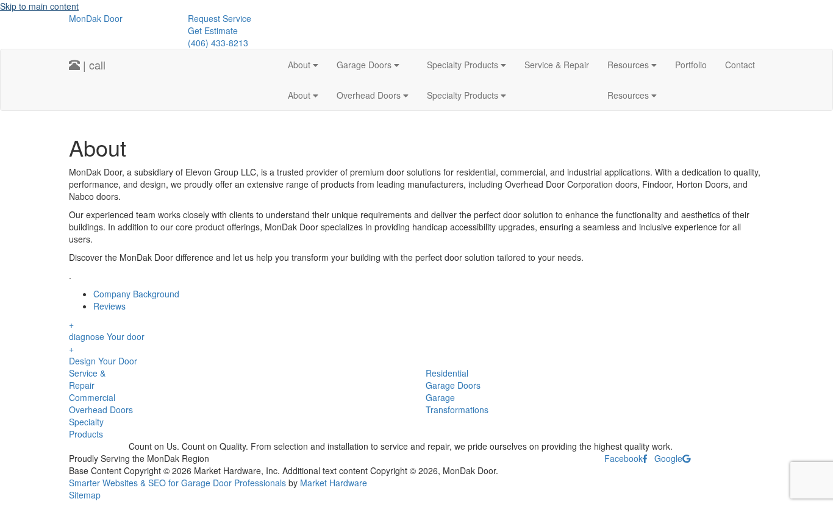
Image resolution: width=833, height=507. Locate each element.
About (300, 64)
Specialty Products (464, 64)
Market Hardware (333, 483)
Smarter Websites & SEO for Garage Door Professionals (177, 483)
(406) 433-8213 (218, 43)
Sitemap (85, 495)
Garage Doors (365, 64)
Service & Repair (556, 64)
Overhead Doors (370, 95)
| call (92, 65)
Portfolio (691, 64)
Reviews (109, 306)
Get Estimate (213, 30)
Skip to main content (39, 6)
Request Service (219, 18)
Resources (629, 64)
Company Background (136, 294)
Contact (740, 64)
